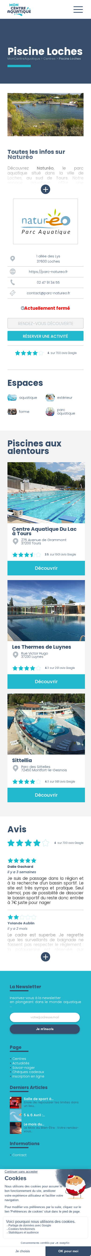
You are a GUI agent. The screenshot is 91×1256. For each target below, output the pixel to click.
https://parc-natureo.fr (48, 271)
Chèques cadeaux (28, 1072)
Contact (19, 1155)
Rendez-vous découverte (45, 323)
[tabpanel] (45, 114)
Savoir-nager (23, 1067)
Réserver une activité (45, 336)
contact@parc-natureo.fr (48, 293)
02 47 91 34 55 (48, 282)
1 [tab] (9, 140)
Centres (49, 58)
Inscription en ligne (28, 1076)
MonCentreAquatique (23, 58)
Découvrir (46, 568)
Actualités (20, 1063)
